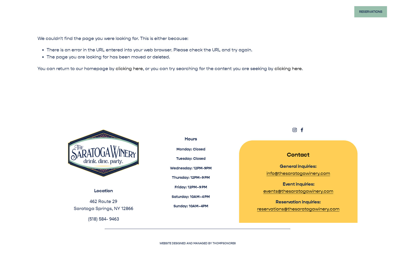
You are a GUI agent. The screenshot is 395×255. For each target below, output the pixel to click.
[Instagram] (294, 130)
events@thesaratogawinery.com (298, 191)
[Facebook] (302, 130)
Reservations (370, 12)
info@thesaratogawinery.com (298, 173)
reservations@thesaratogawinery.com (298, 209)
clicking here (129, 68)
